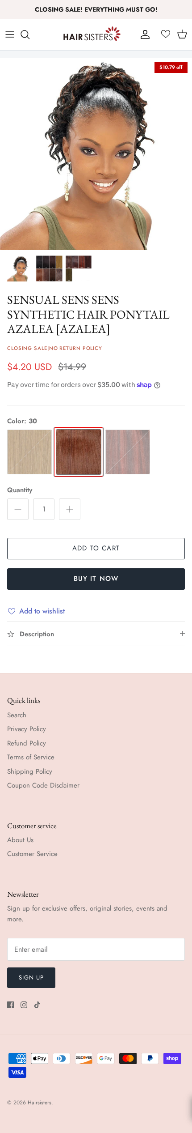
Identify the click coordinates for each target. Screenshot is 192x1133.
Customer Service (32, 854)
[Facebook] (10, 1004)
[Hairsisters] (92, 34)
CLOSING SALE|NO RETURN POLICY (54, 348)
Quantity (19, 490)
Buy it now (96, 579)
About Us (20, 840)
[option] (96, 154)
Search (16, 715)
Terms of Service (30, 757)
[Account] (143, 34)
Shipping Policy (29, 771)
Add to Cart (96, 548)
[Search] (29, 34)
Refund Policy (26, 743)
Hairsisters (39, 1103)
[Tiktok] (37, 1004)
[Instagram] (24, 1004)
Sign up (31, 977)
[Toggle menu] (10, 34)
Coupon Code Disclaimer (43, 785)
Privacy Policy (26, 729)
